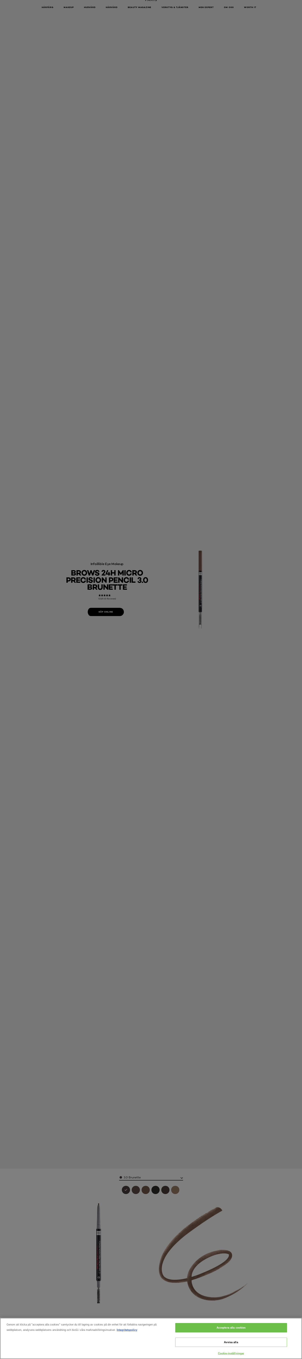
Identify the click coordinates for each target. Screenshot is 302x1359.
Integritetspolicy (127, 1329)
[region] (151, 1338)
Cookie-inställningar (231, 1353)
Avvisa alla (231, 1342)
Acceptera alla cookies (231, 1327)
